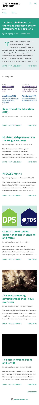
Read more (32, 66)
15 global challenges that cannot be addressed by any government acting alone (19, 25)
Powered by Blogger (21, 399)
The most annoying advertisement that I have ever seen (18, 299)
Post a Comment (15, 66)
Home (4, 13)
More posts (32, 392)
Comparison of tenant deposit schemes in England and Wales (19, 234)
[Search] (30, 3)
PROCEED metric (12, 173)
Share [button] (4, 66)
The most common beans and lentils (17, 361)
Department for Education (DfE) (18, 110)
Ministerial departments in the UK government (18, 138)
